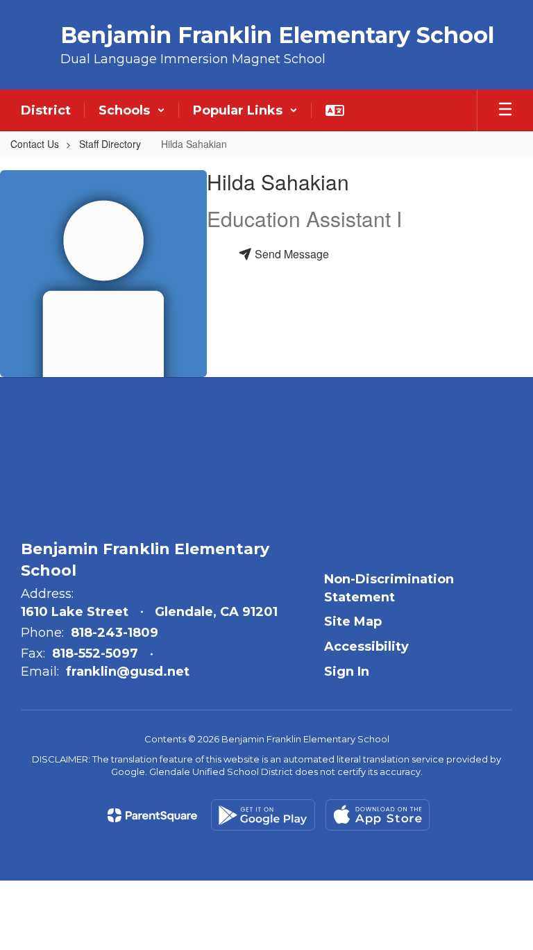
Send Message (290, 254)
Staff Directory (110, 144)
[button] (132, 110)
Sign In (346, 671)
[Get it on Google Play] (263, 815)
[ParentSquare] (152, 815)
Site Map (353, 621)
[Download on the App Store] (377, 815)
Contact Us (34, 144)
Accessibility (366, 646)
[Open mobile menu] (505, 110)
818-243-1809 (114, 632)
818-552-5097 (95, 653)
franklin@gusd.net (127, 671)
